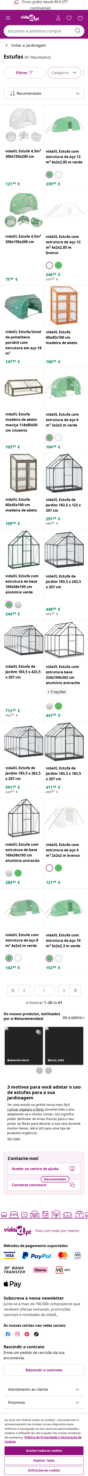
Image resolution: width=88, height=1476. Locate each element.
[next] (64, 990)
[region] (44, 1444)
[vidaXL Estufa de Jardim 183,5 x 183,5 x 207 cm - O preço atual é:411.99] (64, 742)
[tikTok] (36, 1334)
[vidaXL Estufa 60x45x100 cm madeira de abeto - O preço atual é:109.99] (24, 473)
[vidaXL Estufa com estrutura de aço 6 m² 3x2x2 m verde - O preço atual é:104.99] (64, 388)
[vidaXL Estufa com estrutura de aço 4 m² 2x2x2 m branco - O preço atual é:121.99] (64, 818)
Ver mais (13, 1138)
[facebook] (8, 1334)
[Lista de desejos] (69, 18)
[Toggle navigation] (8, 18)
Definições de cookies (44, 1470)
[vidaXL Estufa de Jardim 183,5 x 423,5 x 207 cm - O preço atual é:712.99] (24, 640)
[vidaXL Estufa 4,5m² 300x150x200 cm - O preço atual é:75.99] (24, 210)
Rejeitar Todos (44, 1460)
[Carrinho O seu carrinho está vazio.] (80, 18)
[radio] (49, 174)
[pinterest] (27, 1334)
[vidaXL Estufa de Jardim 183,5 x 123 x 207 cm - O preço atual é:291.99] (64, 473)
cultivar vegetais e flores (25, 1109)
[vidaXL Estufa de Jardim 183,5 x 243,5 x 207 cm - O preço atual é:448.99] (64, 550)
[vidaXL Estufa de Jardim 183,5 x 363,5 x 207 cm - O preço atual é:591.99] (24, 742)
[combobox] (44, 31)
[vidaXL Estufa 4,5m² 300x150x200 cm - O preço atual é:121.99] (24, 125)
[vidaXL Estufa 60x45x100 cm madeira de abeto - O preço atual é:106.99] (64, 306)
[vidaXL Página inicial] (30, 18)
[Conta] (58, 18)
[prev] (24, 990)
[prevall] (13, 990)
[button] (24, 1046)
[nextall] (75, 990)
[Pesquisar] (77, 30)
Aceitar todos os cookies (44, 1451)
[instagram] (17, 1334)
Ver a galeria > (73, 1017)
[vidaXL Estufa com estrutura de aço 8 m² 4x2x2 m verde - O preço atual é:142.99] (24, 909)
